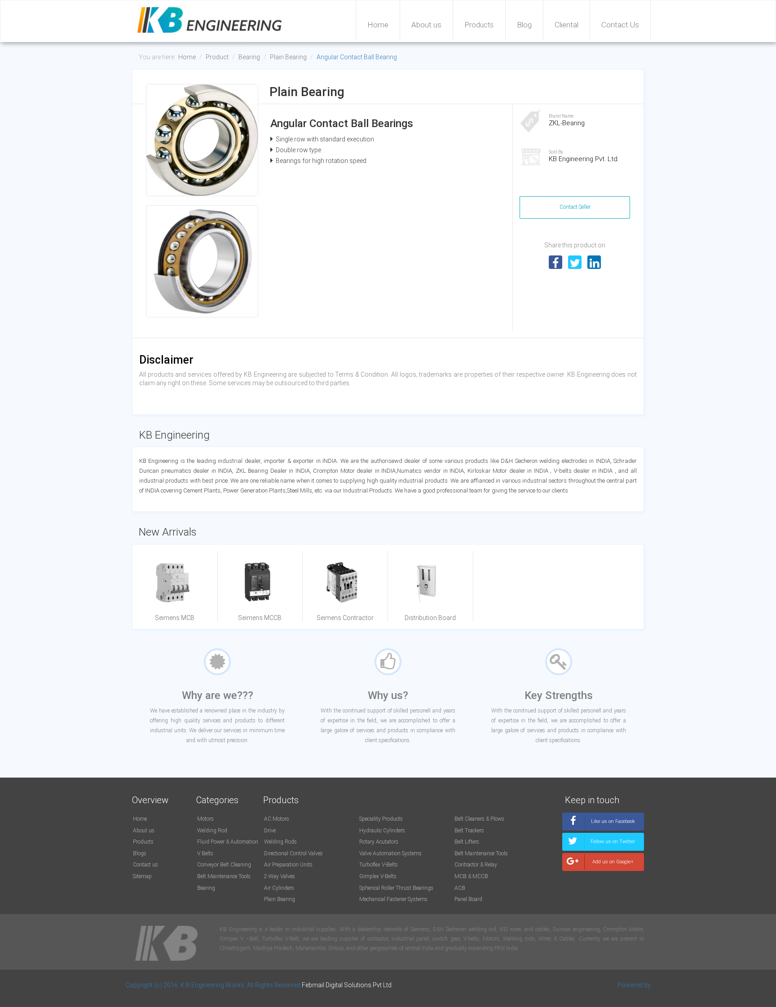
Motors (205, 819)
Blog (524, 24)
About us (426, 24)
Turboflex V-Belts (378, 865)
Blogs (139, 853)
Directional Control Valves (293, 853)
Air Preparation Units (288, 865)
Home (377, 24)
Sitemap (142, 876)
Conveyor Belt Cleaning (224, 865)
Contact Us (620, 24)
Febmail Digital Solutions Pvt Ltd (347, 985)
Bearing (249, 57)
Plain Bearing (288, 57)
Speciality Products (381, 819)
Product (217, 57)
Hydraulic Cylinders (382, 830)
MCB (460, 876)
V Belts (205, 853)
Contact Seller (575, 207)
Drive (270, 830)
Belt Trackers (469, 830)
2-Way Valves (279, 876)
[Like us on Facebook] (603, 828)
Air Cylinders (279, 888)
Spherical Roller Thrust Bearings (396, 888)
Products (479, 25)
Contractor (466, 865)
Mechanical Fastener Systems (393, 899)
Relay (491, 865)
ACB (459, 888)
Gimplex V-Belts (378, 876)
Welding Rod (212, 830)
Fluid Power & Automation (227, 842)
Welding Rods (280, 842)
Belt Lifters (466, 842)
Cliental (566, 24)
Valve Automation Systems (390, 853)
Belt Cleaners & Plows (479, 819)
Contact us (145, 865)
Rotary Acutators (378, 842)
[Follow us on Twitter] (603, 848)
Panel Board (468, 899)
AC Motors (276, 819)
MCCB (480, 876)
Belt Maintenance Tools (224, 876)
